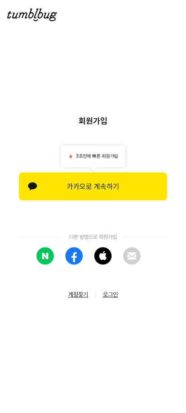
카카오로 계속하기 (93, 186)
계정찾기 (78, 294)
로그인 (110, 294)
